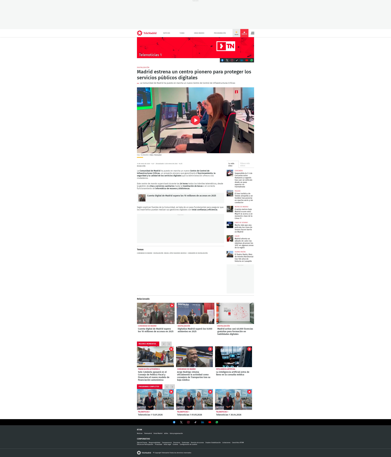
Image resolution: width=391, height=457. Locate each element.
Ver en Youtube (210, 422)
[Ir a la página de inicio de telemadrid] (147, 33)
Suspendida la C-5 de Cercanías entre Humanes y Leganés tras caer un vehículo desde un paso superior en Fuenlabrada (230, 173)
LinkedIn (241, 60)
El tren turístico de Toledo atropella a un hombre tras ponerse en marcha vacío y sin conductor (230, 193)
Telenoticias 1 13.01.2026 (155, 399)
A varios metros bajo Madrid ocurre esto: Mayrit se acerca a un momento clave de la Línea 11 (230, 209)
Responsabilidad (154, 442)
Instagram (232, 60)
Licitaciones (226, 442)
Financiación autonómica (149, 369)
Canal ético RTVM (238, 442)
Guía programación (176, 433)
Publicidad (185, 442)
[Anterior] (163, 344)
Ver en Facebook (174, 422)
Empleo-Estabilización (213, 442)
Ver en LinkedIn (203, 422)
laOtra (166, 433)
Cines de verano (241, 222)
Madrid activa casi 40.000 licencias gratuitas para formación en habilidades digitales (235, 313)
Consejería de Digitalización (198, 253)
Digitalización (143, 67)
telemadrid (144, 453)
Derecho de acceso (197, 442)
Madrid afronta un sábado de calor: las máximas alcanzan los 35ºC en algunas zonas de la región (230, 238)
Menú (252, 33)
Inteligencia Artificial (225, 369)
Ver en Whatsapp (217, 422)
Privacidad (158, 444)
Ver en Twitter (181, 422)
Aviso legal (167, 444)
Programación (220, 33)
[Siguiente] (169, 344)
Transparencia (167, 442)
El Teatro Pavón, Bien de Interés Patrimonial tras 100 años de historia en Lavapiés (230, 254)
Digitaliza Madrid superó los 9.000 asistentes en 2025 (195, 313)
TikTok (236, 60)
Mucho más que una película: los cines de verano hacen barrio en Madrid (230, 225)
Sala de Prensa (142, 442)
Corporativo (143, 439)
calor (237, 236)
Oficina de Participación (145, 444)
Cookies (175, 444)
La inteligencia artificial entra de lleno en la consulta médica (233, 356)
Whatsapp (251, 60)
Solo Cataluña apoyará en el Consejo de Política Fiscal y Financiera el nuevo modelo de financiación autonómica (155, 356)
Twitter (227, 60)
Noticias (166, 33)
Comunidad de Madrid (144, 253)
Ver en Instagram (188, 422)
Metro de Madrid (241, 207)
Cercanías (239, 171)
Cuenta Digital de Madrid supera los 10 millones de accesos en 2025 (142, 197)
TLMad (182, 33)
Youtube (246, 60)
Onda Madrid (199, 33)
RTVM (139, 430)
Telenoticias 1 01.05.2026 (194, 399)
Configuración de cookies (188, 444)
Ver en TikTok (195, 422)
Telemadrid (148, 433)
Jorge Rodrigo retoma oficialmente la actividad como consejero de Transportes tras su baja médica (194, 356)
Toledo (237, 191)
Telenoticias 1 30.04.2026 (233, 399)
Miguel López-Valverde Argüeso (175, 253)
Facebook (222, 60)
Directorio (176, 442)
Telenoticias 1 (144, 412)
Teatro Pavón (240, 252)
